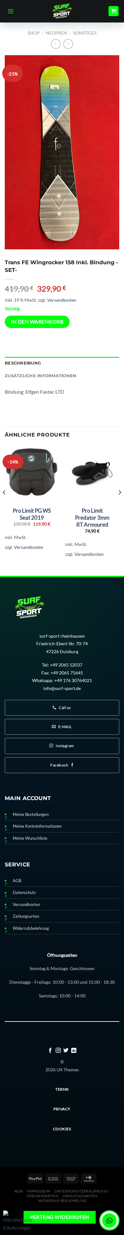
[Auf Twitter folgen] (65, 1051)
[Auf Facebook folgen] (50, 1051)
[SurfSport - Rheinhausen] (62, 11)
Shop (34, 33)
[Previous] (4, 505)
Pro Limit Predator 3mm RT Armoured (92, 517)
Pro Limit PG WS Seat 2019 (32, 514)
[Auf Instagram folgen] (58, 1051)
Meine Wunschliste (30, 838)
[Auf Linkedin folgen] (73, 1051)
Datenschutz (24, 892)
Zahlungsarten (26, 916)
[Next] (119, 505)
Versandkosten (61, 300)
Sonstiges (84, 33)
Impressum (39, 1191)
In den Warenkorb (37, 322)
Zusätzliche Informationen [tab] (40, 375)
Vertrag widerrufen (59, 1217)
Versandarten (42, 1195)
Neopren (56, 33)
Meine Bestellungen (31, 814)
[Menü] (11, 11)
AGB (17, 880)
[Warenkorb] (113, 11)
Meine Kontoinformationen (37, 826)
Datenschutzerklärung (81, 1191)
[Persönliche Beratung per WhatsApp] (109, 1220)
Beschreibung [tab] (23, 363)
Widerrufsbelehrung (31, 928)
